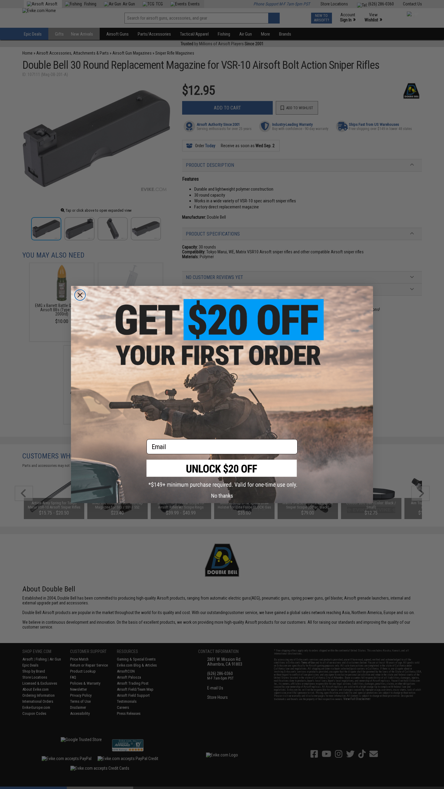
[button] (222, 474)
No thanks (222, 496)
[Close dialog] (80, 295)
